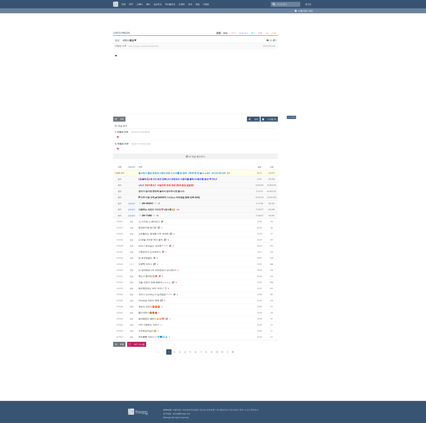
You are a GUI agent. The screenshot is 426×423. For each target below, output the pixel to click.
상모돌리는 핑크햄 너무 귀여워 (153, 233)
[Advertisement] (300, 65)
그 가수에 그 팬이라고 (149, 221)
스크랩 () (271, 119)
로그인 (308, 4)
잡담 (225, 33)
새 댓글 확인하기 (196, 156)
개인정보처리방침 (190, 410)
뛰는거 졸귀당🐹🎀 (147, 276)
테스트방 (234, 410)
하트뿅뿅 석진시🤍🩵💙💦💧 (153, 337)
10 (217, 352)
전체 (218, 33)
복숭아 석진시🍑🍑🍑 (149, 306)
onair (274, 33)
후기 (253, 33)
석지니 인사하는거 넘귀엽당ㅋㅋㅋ (155, 294)
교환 (260, 33)
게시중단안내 (222, 410)
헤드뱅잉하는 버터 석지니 (151, 288)
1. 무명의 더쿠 (121, 132)
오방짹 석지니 (145, 264)
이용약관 (177, 410)
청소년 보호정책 (207, 410)
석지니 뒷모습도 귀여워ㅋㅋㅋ (153, 246)
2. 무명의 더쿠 (122, 143)
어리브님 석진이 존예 (148, 300)
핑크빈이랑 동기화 (147, 227)
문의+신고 (244, 410)
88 (157, 216)
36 (159, 203)
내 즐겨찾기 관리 (305, 10)
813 (228, 173)
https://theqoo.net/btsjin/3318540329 (143, 46)
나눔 (267, 33)
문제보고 (254, 410)
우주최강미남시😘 (147, 331)
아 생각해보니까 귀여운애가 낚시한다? (157, 270)
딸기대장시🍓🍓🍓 (147, 312)
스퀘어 (233, 33)
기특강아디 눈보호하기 (149, 252)
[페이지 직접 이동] (222, 352)
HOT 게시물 (139, 344)
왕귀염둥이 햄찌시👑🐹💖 (151, 318)
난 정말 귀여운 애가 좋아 (150, 239)
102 (177, 210)
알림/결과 (243, 33)
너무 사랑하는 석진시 (148, 324)
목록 (122, 119)
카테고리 (121, 32)
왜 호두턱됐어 (145, 258)
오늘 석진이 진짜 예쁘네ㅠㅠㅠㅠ (154, 282)
